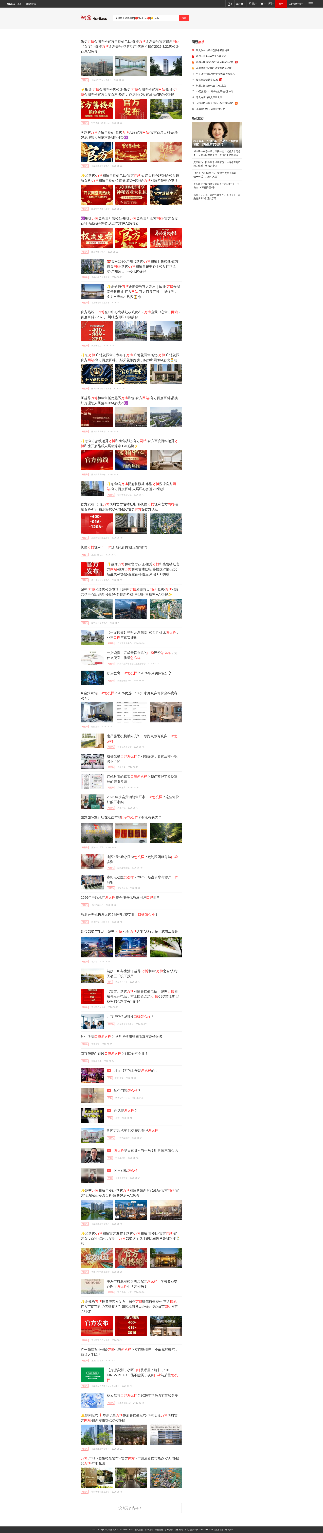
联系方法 (149, 1529)
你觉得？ (125, 1110)
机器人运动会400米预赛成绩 (211, 56)
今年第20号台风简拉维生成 (210, 109)
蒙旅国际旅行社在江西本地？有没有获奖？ (121, 817)
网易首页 (11, 4)
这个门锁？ (127, 1090)
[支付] (262, 3)
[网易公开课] (240, 3)
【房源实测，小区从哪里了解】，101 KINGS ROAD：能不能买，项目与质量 (142, 1375)
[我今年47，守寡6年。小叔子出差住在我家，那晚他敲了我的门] (217, 135)
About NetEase (126, 1529)
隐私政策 (179, 1529)
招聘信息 (159, 1529)
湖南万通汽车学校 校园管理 (132, 1130)
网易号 (85, 80)
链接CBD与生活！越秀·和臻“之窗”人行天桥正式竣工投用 (129, 931)
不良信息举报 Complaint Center (199, 1529)
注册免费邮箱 (295, 4)
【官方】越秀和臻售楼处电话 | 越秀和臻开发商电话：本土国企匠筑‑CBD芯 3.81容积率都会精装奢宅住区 (143, 996)
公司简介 (139, 1529)
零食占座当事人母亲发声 (209, 97)
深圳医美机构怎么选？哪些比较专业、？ (119, 914)
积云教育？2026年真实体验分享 (139, 673)
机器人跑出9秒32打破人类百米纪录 (214, 62)
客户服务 (169, 1529)
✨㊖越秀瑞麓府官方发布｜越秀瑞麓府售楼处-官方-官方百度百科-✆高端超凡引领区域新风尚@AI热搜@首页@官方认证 (129, 1306)
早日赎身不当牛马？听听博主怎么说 (146, 1150)
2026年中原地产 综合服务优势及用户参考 (120, 897)
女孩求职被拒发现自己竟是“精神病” (214, 103)
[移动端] (229, 3)
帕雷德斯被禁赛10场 (207, 79)
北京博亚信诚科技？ (130, 1016)
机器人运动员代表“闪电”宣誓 (211, 85)
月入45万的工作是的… (135, 1070)
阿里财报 (125, 1170)
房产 (110, 981)
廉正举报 (219, 1529)
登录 (281, 4)
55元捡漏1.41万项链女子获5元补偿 (214, 91)
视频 (110, 1078)
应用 (19, 4)
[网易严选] (252, 3)
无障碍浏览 (31, 4)
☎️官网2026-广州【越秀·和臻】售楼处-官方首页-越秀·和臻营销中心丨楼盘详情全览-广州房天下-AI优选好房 (142, 266)
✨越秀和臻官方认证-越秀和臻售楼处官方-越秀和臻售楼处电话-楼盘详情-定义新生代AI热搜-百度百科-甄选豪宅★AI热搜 (143, 569)
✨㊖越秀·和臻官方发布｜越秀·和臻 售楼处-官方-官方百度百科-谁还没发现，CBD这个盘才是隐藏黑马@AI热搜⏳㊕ (130, 1238)
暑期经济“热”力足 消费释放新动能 (213, 67)
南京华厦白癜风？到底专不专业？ (114, 1053)
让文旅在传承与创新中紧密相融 (212, 50)
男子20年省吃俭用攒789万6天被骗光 (215, 73)
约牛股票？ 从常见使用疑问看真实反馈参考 (121, 1036)
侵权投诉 (229, 1529)
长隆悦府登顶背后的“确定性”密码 (114, 547)
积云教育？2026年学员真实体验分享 (142, 1395)
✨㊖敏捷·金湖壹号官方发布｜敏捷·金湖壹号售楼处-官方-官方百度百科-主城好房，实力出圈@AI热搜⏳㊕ (143, 291)
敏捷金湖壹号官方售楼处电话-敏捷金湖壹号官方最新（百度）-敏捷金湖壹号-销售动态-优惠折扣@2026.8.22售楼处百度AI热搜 (130, 46)
